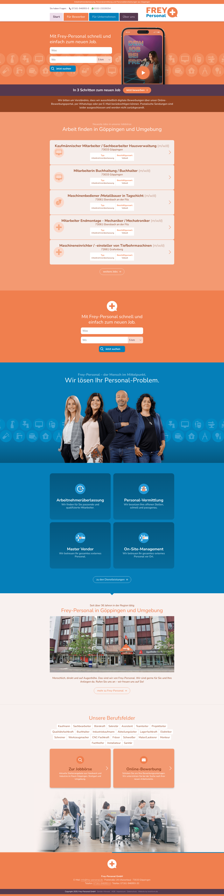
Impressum (121, 891)
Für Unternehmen (104, 17)
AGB (113, 891)
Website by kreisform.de (148, 891)
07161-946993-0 (80, 8)
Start (56, 17)
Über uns (129, 17)
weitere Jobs (110, 271)
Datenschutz (132, 891)
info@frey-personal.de (92, 879)
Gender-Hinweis (103, 891)
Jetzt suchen (63, 68)
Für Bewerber (76, 17)
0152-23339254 (102, 8)
